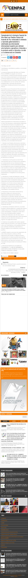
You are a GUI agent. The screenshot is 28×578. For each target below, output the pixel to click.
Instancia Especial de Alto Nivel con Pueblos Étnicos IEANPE (13, 257)
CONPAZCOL (4, 520)
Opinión (3, 545)
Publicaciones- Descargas (7, 333)
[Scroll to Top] (25, 575)
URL (15, 60)
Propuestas (4, 547)
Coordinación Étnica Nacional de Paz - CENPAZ (12, 575)
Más (26, 333)
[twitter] (14, 1)
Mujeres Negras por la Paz (7, 542)
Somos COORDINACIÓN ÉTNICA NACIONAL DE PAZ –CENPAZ (16, 424)
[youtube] (11, 1)
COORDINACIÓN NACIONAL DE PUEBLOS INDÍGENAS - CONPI (12, 447)
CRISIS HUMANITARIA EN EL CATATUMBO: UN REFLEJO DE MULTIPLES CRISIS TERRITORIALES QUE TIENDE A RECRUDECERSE (16, 566)
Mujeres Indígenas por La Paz (8, 540)
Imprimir (10, 60)
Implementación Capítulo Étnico (9, 534)
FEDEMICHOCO (5, 530)
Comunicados (11, 256)
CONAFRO (3, 518)
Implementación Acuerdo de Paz (9, 532)
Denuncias (3, 527)
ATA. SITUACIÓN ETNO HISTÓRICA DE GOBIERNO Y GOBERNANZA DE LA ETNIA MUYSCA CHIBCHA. (15, 479)
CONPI (2, 523)
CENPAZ (15, 576)
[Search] (26, 14)
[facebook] (16, 1)
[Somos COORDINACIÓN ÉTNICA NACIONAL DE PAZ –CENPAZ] (3, 425)
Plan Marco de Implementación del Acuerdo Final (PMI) (13, 370)
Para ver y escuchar (6, 496)
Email (4, 60)
